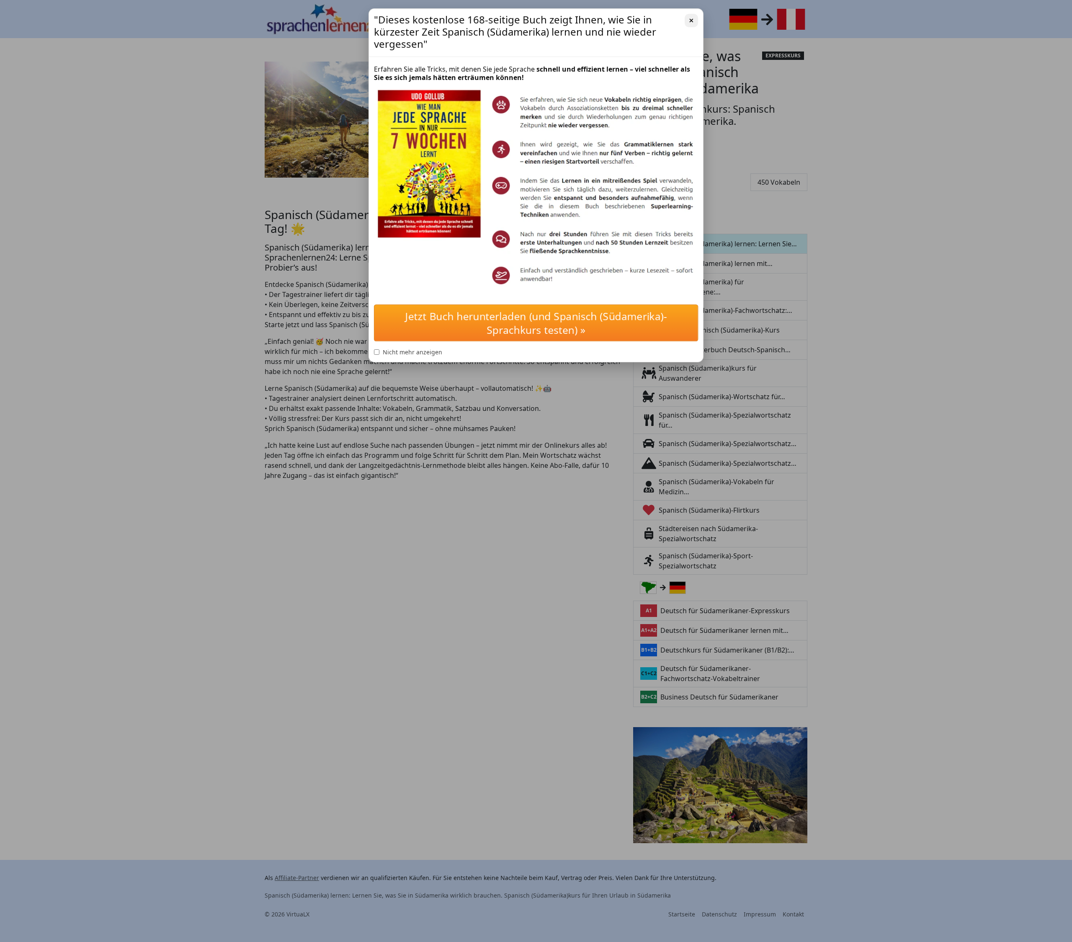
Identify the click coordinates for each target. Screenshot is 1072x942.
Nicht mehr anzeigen (412, 352)
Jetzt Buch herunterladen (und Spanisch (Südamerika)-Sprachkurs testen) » (536, 323)
